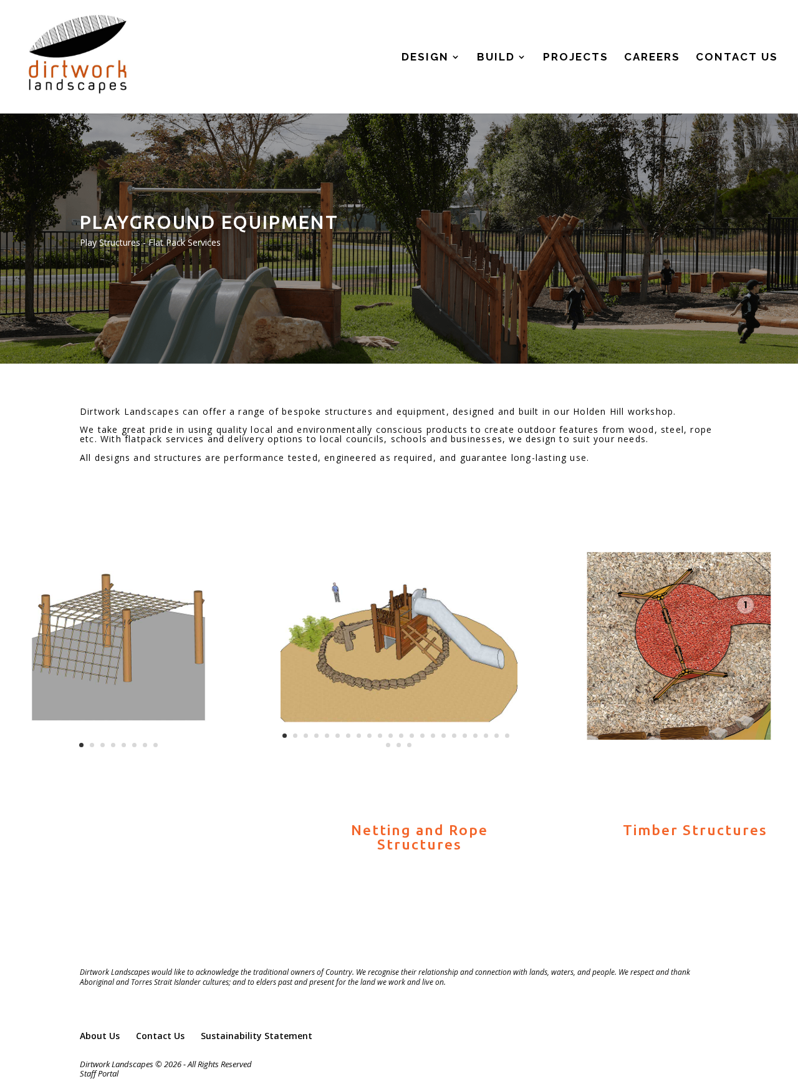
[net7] (118, 761)
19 (475, 735)
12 (401, 735)
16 (443, 735)
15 (433, 735)
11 (390, 735)
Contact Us (160, 1036)
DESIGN (425, 57)
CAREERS (652, 57)
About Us (100, 1036)
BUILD (496, 57)
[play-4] (399, 761)
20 (486, 735)
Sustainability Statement (256, 1036)
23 (388, 745)
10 (380, 735)
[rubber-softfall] (679, 761)
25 (409, 745)
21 (496, 735)
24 (399, 745)
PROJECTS (575, 57)
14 (422, 735)
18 (465, 735)
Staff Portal (99, 1073)
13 (412, 735)
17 (454, 735)
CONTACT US (737, 57)
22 (507, 735)
